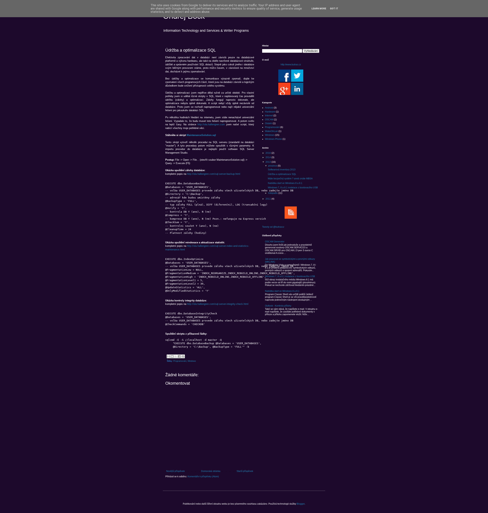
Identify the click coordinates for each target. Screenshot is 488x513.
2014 (268, 157)
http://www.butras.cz (291, 64)
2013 (268, 162)
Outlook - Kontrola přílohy (278, 305)
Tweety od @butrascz (273, 227)
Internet (269, 115)
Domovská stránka (210, 471)
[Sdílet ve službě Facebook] (179, 356)
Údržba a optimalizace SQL (282, 174)
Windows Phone (273, 139)
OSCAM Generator (274, 241)
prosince (273, 165)
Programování (179, 361)
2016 (268, 153)
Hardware (270, 111)
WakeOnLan (271, 131)
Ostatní (268, 123)
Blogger (301, 503)
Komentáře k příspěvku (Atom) (203, 476)
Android (269, 107)
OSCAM (269, 119)
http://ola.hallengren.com (211, 124)
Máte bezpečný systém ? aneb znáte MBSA (290, 178)
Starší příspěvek (245, 471)
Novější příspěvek (175, 471)
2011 (268, 198)
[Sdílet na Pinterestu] (183, 356)
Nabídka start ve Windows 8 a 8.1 (285, 183)
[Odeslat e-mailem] (168, 356)
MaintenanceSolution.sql (201, 135)
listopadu (273, 193)
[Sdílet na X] (176, 356)
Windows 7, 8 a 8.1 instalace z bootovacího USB (293, 187)
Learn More (318, 8)
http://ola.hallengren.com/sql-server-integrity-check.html (217, 304)
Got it (334, 8)
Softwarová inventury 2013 (281, 169)
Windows (192, 361)
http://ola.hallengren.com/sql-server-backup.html (213, 173)
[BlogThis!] (172, 356)
